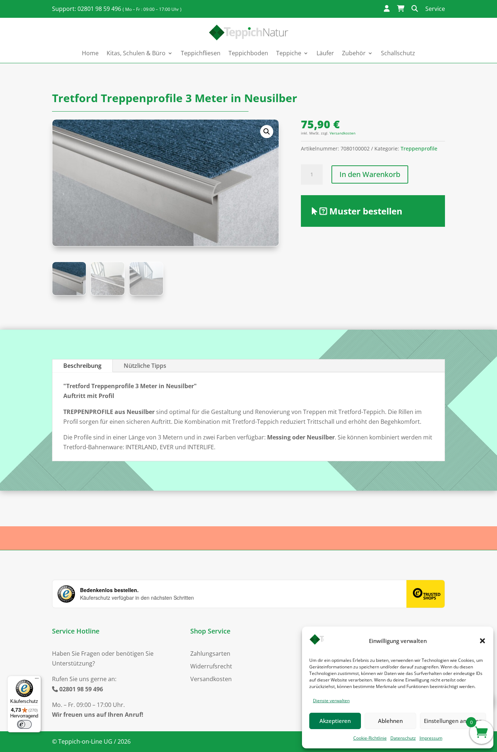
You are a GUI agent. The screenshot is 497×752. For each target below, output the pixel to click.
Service (435, 9)
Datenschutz (403, 738)
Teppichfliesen (200, 53)
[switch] (24, 724)
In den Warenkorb (369, 174)
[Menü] (36, 680)
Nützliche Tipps (145, 366)
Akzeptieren (335, 720)
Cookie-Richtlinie (370, 738)
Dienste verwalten (331, 700)
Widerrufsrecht (211, 666)
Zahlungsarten (210, 654)
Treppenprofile (419, 148)
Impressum (431, 738)
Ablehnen (390, 720)
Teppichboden (248, 53)
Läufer (325, 53)
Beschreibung (82, 366)
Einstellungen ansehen (453, 720)
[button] (482, 640)
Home (90, 53)
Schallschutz (398, 53)
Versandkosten (342, 133)
